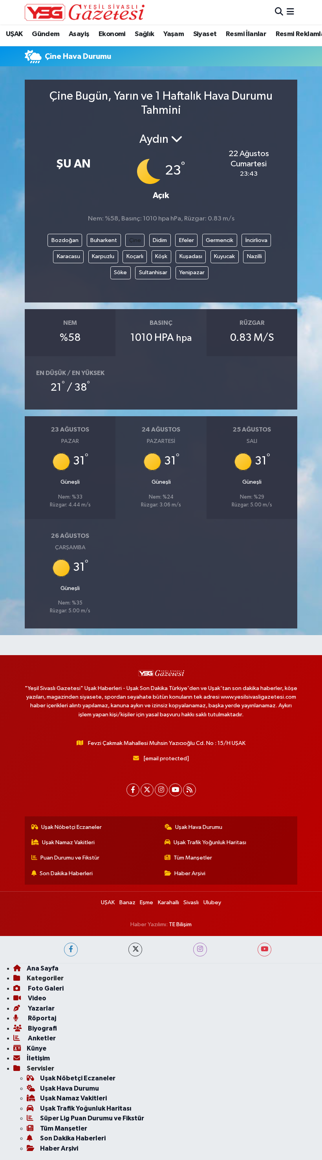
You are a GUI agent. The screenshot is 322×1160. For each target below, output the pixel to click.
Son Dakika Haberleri (66, 873)
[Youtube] (175, 789)
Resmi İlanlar (246, 34)
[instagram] (200, 949)
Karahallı (168, 902)
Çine (135, 240)
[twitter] (135, 949)
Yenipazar (192, 272)
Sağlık (144, 34)
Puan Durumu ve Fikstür (69, 858)
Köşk (161, 256)
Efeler (186, 240)
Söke (120, 272)
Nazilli (254, 256)
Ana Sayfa (43, 968)
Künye (36, 1048)
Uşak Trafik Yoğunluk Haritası (210, 842)
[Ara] (279, 12)
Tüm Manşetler (193, 858)
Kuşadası (190, 256)
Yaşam (173, 34)
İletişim (38, 1058)
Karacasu (68, 256)
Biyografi (42, 1028)
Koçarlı (134, 256)
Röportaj (41, 1018)
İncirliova (256, 240)
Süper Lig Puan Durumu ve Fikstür (92, 1118)
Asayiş (79, 34)
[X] (147, 789)
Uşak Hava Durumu (198, 827)
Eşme (146, 902)
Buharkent (103, 240)
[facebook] (71, 949)
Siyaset (205, 34)
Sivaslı (191, 902)
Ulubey (212, 902)
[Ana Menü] (290, 12)
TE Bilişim (180, 924)
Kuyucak (224, 256)
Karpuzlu (103, 256)
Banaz (127, 902)
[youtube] (264, 949)
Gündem (45, 34)
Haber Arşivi (189, 873)
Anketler (41, 1038)
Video (36, 998)
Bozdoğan (65, 240)
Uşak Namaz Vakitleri (68, 842)
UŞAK (14, 34)
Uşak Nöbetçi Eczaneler (71, 827)
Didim (160, 240)
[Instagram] (161, 789)
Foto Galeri (45, 988)
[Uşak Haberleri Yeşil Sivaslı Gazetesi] (85, 12)
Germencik (219, 240)
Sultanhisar (153, 272)
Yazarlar (41, 1008)
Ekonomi (112, 34)
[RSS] (189, 789)
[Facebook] (132, 789)
